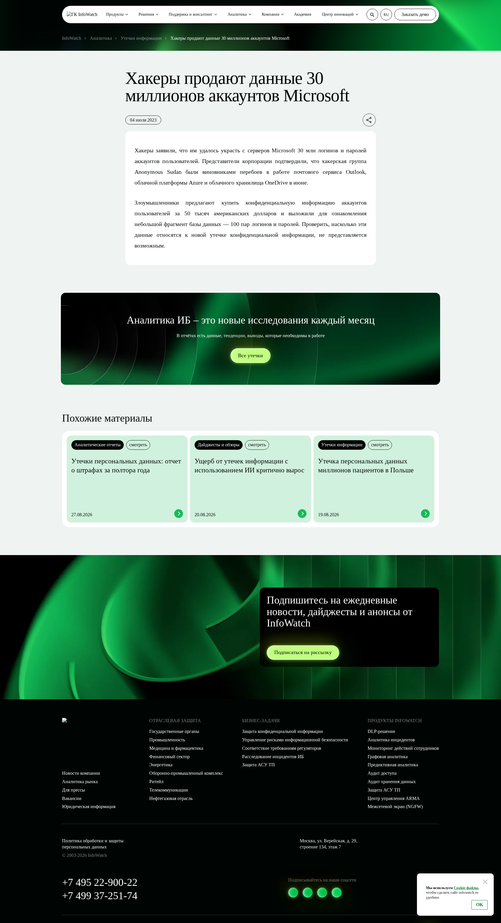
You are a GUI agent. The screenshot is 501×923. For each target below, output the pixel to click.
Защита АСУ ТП (258, 764)
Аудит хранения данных (392, 781)
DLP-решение (381, 731)
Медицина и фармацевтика (176, 748)
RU (386, 14)
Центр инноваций (338, 14)
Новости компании (81, 773)
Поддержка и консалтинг (191, 14)
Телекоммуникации (168, 789)
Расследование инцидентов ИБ (273, 756)
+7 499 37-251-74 (99, 896)
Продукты (115, 14)
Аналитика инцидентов (391, 739)
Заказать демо (415, 14)
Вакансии (71, 798)
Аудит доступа (382, 773)
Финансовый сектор (169, 756)
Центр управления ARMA (394, 798)
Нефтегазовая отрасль (171, 798)
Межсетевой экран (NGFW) (395, 806)
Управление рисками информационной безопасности (295, 739)
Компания (270, 14)
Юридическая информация (88, 806)
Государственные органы (174, 731)
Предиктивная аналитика (393, 764)
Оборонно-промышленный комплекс (186, 773)
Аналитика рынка (80, 781)
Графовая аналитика (388, 756)
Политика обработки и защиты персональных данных (93, 843)
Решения (146, 14)
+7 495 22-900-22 (99, 882)
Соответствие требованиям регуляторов (281, 748)
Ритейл (156, 781)
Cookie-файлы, (466, 888)
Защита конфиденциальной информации (282, 731)
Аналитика (237, 14)
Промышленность (167, 739)
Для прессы (73, 789)
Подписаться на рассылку (303, 652)
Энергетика (161, 764)
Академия (302, 14)
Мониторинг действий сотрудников (403, 748)
